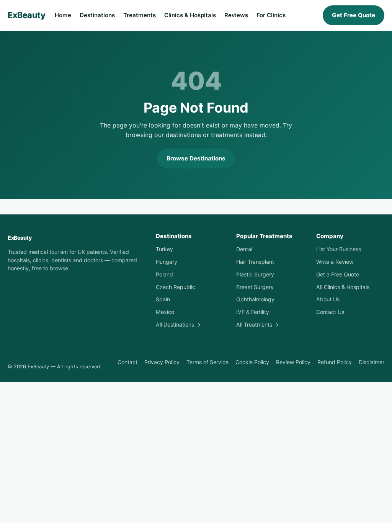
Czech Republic (175, 287)
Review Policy (293, 362)
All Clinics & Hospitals (342, 287)
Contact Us (330, 312)
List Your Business (338, 249)
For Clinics (271, 15)
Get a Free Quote (337, 274)
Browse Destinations (196, 158)
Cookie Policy (252, 362)
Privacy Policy (162, 362)
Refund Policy (334, 362)
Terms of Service (207, 362)
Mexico (165, 312)
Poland (164, 274)
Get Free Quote (353, 15)
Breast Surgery (255, 287)
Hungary (166, 261)
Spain (163, 299)
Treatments (139, 15)
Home (63, 15)
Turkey (164, 249)
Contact (127, 362)
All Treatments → (257, 324)
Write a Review (334, 261)
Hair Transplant (255, 261)
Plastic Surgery (255, 274)
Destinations (97, 15)
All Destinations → (178, 324)
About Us (328, 299)
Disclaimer (371, 362)
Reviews (236, 15)
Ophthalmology (255, 299)
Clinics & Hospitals (190, 15)
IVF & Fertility (252, 312)
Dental (244, 249)
